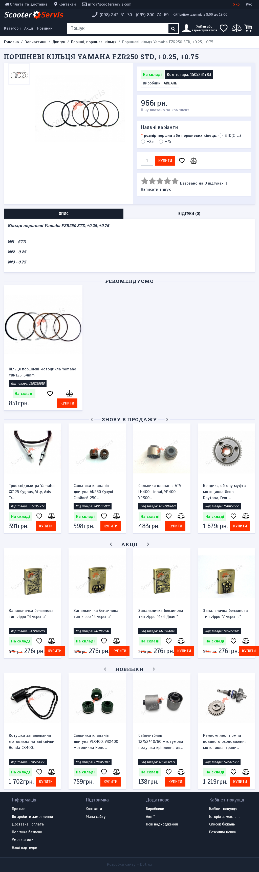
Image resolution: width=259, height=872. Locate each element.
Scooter (33, 15)
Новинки (45, 28)
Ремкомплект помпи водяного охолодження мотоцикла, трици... (225, 741)
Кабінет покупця (223, 809)
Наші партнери (24, 848)
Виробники (155, 809)
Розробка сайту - (129, 864)
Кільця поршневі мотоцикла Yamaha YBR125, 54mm (42, 372)
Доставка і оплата (28, 824)
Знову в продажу (129, 419)
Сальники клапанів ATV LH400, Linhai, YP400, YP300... (159, 491)
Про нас (18, 809)
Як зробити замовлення (32, 817)
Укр (236, 4)
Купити (165, 160)
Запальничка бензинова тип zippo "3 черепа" (31, 613)
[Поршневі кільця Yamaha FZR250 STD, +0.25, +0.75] (80, 108)
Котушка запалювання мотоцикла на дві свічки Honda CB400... (31, 741)
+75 (168, 141)
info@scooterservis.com (110, 4)
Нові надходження (162, 824)
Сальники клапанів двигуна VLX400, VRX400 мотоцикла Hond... (96, 741)
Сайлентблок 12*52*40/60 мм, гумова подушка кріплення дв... (160, 741)
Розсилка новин (222, 832)
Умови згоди (22, 840)
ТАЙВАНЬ (169, 83)
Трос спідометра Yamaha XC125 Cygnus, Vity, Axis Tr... (32, 491)
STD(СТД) (233, 135)
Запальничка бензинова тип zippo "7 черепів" (225, 613)
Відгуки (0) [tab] (189, 213)
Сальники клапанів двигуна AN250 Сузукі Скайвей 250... (93, 491)
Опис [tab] (64, 213)
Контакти (67, 4)
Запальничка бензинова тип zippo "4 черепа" (96, 613)
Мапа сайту (95, 817)
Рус (249, 4)
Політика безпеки (27, 832)
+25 (150, 141)
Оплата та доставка (29, 4)
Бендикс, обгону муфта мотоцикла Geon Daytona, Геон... (224, 491)
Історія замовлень (225, 817)
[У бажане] (181, 161)
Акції (28, 28)
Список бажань (222, 824)
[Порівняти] (193, 161)
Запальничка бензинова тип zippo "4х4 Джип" (160, 613)
